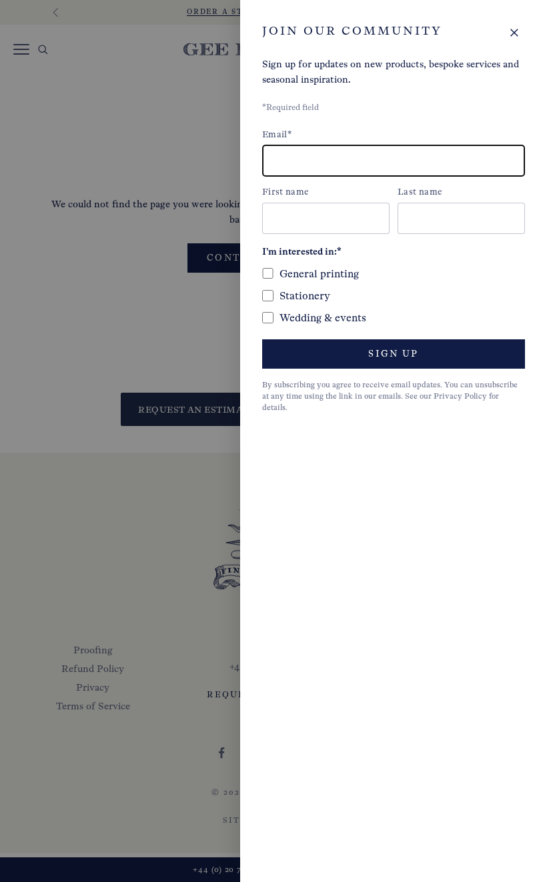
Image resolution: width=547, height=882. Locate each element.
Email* (277, 134)
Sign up (393, 354)
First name (286, 192)
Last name (420, 192)
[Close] (514, 32)
